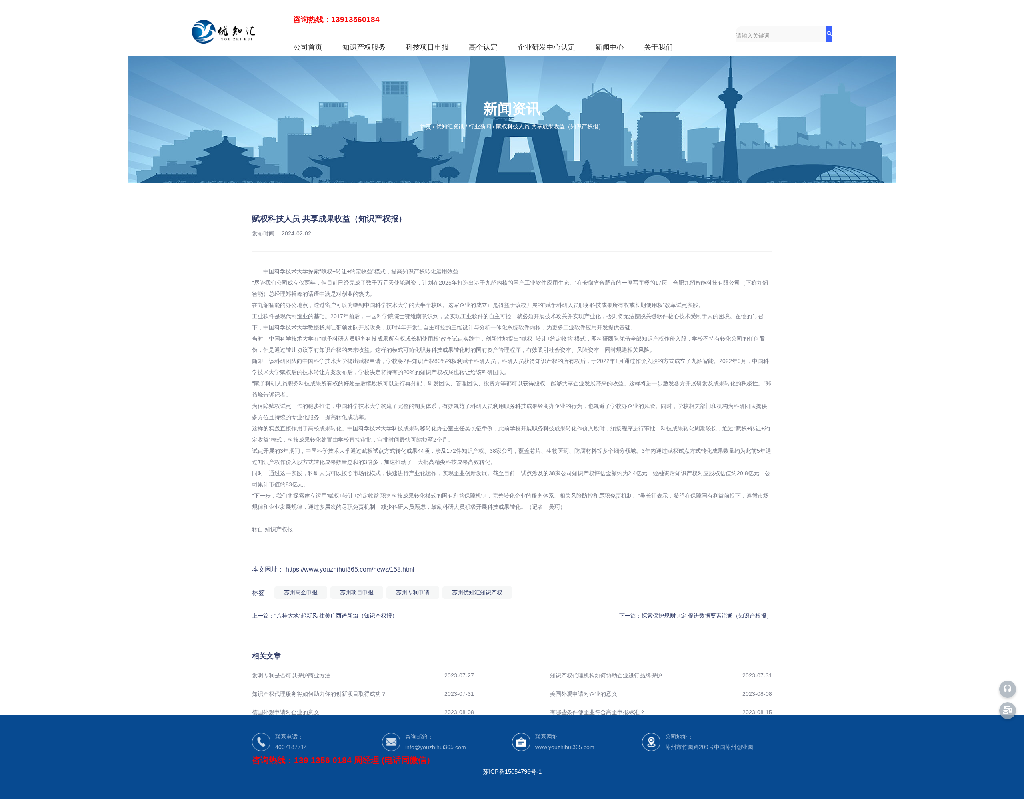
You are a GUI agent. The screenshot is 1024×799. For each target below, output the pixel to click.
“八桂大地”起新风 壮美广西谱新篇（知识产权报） (336, 615)
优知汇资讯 (450, 127)
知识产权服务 (364, 47)
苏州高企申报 (301, 592)
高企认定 (483, 47)
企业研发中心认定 (546, 47)
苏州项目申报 (357, 592)
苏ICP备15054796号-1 (512, 771)
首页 (426, 127)
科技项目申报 (427, 47)
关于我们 (658, 47)
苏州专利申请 (413, 592)
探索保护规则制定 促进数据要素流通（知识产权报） (707, 615)
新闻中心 (609, 47)
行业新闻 (480, 127)
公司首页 (308, 47)
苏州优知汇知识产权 (477, 592)
